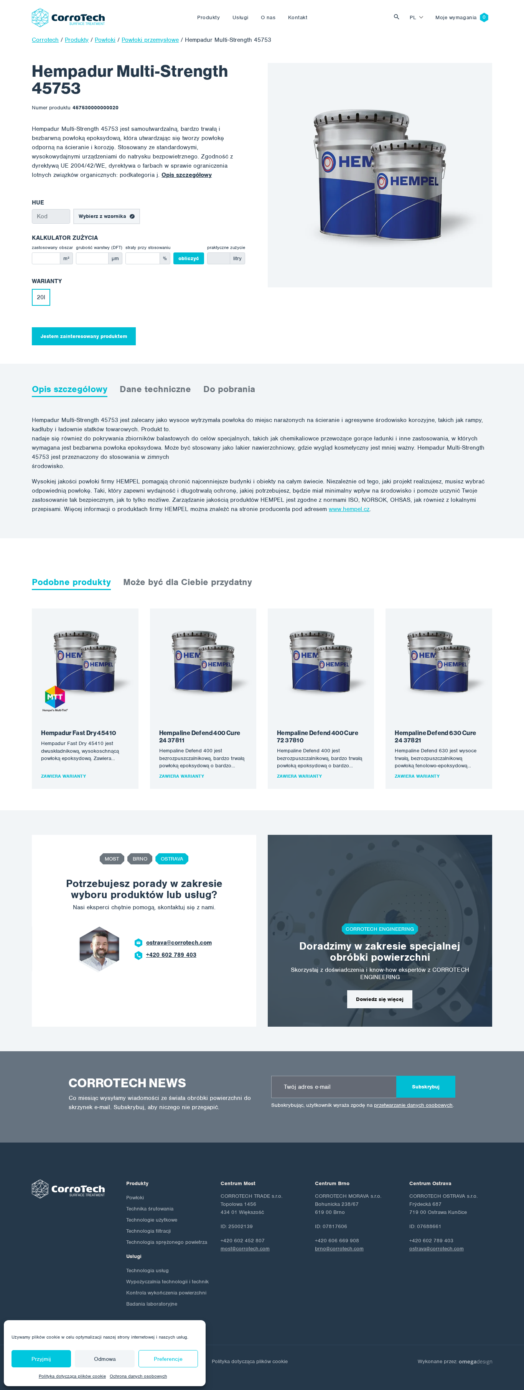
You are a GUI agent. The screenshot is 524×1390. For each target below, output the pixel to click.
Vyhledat (399, 17)
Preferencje (168, 1358)
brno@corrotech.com (339, 1248)
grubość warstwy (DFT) (99, 247)
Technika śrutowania (149, 1208)
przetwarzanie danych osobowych (413, 1105)
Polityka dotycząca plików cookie (72, 1376)
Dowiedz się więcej (380, 999)
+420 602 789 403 (171, 955)
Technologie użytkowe (151, 1220)
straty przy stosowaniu (147, 247)
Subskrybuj (426, 1086)
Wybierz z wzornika (102, 216)
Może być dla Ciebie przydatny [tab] (187, 582)
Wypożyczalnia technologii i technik (167, 1281)
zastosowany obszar (52, 247)
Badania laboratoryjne (151, 1304)
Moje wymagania (456, 17)
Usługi (240, 17)
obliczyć (188, 258)
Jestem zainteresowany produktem (84, 336)
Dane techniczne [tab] (155, 389)
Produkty (208, 17)
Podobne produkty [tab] (71, 582)
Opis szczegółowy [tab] (69, 389)
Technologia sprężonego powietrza (166, 1242)
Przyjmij (41, 1358)
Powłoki (135, 1197)
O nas (268, 17)
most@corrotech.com (245, 1248)
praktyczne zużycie (226, 247)
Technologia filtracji (148, 1231)
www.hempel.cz (349, 509)
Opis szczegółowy (186, 175)
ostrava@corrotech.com (179, 942)
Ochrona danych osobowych (138, 1376)
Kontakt (298, 17)
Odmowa (105, 1358)
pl (413, 17)
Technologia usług (147, 1270)
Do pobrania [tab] (229, 389)
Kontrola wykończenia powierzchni (166, 1292)
